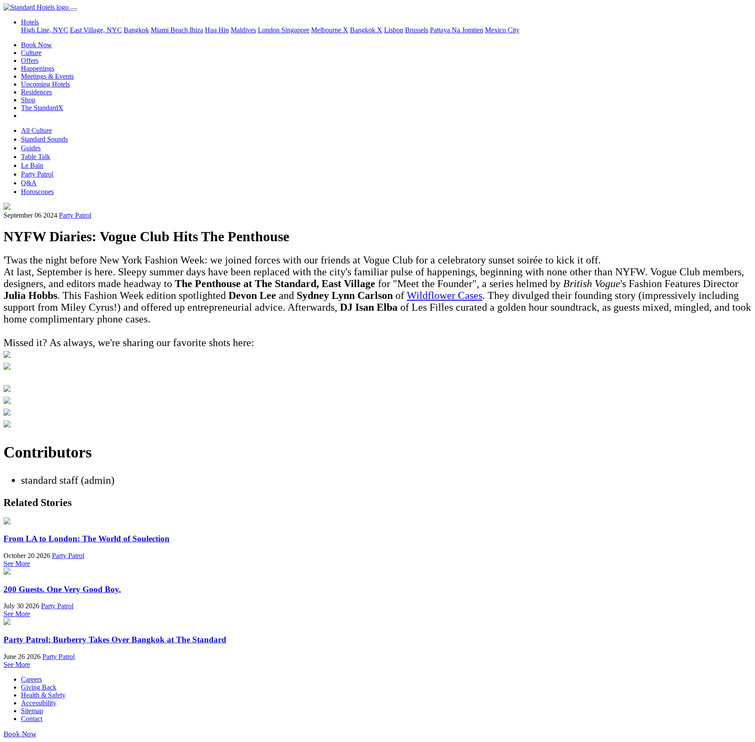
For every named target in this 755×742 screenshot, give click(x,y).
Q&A (29, 183)
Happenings (37, 68)
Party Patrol (37, 174)
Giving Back (38, 687)
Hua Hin (217, 30)
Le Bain (32, 165)
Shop (28, 100)
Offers (29, 60)
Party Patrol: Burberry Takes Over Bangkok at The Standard (114, 639)
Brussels (416, 30)
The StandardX (42, 107)
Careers (31, 679)
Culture (31, 52)
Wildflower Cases (444, 295)
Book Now (36, 45)
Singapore (295, 30)
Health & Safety (43, 695)
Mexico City (502, 30)
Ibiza (196, 30)
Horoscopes (37, 191)
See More (16, 563)
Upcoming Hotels (45, 84)
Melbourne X (329, 30)
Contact (31, 718)
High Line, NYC (44, 30)
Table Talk (35, 156)
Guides (31, 148)
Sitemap (32, 710)
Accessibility (38, 703)
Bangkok (136, 30)
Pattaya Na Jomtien (456, 30)
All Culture (36, 130)
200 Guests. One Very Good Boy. (62, 589)
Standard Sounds (44, 139)
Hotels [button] (30, 22)
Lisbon (393, 30)
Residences (36, 92)
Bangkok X (366, 30)
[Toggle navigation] (73, 9)
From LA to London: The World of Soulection (86, 538)
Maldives (243, 30)
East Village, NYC (96, 30)
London (269, 30)
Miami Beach (170, 30)
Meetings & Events (47, 76)
